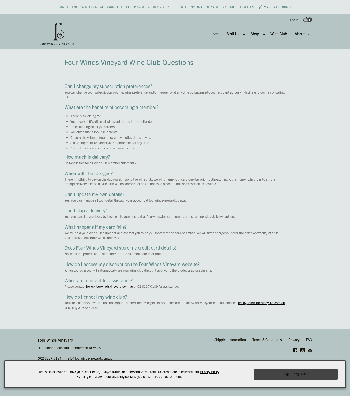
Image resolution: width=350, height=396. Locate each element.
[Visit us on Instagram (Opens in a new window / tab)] (302, 351)
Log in (294, 20)
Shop (255, 33)
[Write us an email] (310, 351)
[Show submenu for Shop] (264, 34)
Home (215, 33)
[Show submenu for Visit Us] (244, 34)
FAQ (309, 339)
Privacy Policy (209, 372)
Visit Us (233, 33)
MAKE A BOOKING (277, 7)
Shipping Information (230, 339)
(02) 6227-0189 (49, 358)
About (300, 33)
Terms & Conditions (267, 339)
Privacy (294, 339)
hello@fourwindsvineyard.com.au (109, 286)
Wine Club (278, 33)
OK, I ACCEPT (295, 374)
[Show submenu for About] (309, 34)
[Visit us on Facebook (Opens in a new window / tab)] (295, 351)
